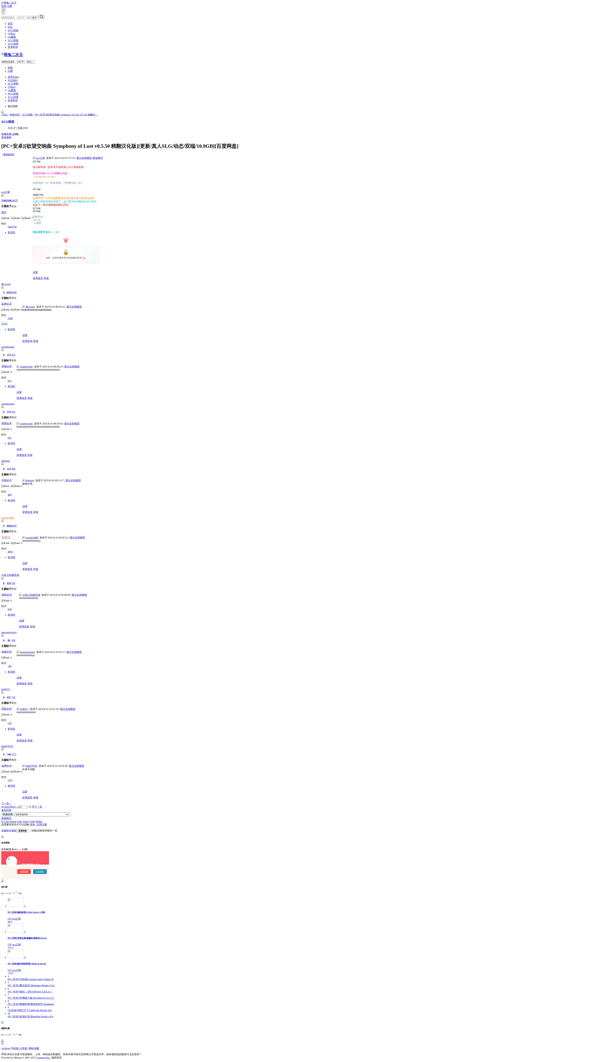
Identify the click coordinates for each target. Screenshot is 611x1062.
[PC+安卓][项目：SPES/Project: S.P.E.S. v (30, 991)
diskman (5, 461)
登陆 (10, 67)
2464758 (12, 226)
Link (19, 821)
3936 (8, 525)
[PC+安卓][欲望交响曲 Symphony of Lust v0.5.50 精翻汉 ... (66, 114)
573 (9, 354)
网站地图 (34, 1048)
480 (13, 468)
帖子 (35, 17)
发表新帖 (6, 137)
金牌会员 (6, 304)
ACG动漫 (13, 43)
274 (9, 468)
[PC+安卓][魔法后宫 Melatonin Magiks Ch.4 (31, 985)
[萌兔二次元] (9, 2)
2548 (3, 200)
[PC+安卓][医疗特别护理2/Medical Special (27, 963)
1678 (8, 292)
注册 (9, 6)
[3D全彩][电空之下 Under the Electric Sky (30, 1010)
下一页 (38, 806)
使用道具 (38, 278)
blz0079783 (7, 746)
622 (13, 354)
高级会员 (6, 366)
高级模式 (6, 818)
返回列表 (6, 810)
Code (32, 821)
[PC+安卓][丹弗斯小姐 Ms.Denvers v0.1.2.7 (31, 998)
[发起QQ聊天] (4, 323)
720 (13, 697)
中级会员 (6, 480)
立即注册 (42, 824)
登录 (3, 6)
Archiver (5, 1048)
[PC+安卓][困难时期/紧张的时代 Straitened (31, 1004)
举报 (46, 278)
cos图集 (12, 37)
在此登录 (40, 871)
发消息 (11, 232)
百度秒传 (13, 47)
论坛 (10, 27)
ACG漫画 (13, 30)
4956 (14, 525)
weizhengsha (7, 347)
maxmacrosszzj (9, 632)
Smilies (38, 821)
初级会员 (6, 651)
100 (13, 640)
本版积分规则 (9, 830)
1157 (13, 754)
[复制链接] (8, 154)
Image (13, 821)
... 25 (17, 806)
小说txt (11, 33)
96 (9, 640)
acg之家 (5, 192)
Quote (25, 821)
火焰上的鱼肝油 (10, 575)
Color (6, 821)
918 (13, 583)
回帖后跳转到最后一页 (44, 830)
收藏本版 (10, 134)
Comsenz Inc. (43, 1057)
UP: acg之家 (14, 918)
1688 (14, 292)
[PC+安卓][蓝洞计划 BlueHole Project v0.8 (30, 1016)
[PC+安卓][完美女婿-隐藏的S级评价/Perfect (27, 938)
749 (9, 754)
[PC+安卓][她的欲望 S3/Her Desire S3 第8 (26, 912)
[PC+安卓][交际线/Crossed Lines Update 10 (30, 979)
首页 (10, 23)
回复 (83, 258)
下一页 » (6, 803)
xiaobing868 (7, 518)
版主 (3, 212)
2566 (8, 200)
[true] (41, 17)
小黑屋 (23, 1048)
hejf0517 (5, 689)
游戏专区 (15, 114)
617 (9, 697)
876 (9, 583)
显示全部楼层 (84, 158)
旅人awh (6, 284)
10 (14, 806)
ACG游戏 (13, 40)
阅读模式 (98, 158)
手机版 (15, 1048)
